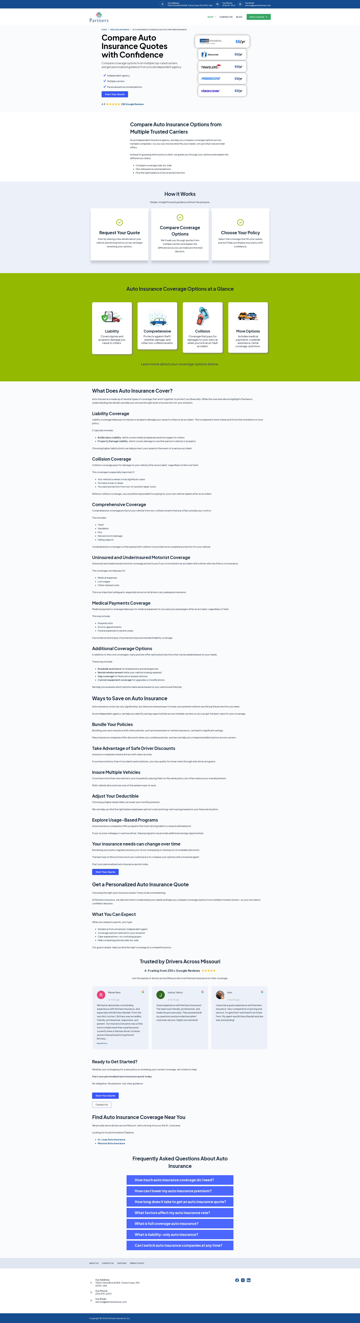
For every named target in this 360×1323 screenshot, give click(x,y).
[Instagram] (243, 1280)
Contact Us (226, 17)
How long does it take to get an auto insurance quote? (180, 1201)
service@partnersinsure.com (258, 5)
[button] (180, 1180)
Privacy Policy (137, 1263)
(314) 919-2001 (228, 5)
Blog (239, 17)
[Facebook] (237, 1280)
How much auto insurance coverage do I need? (174, 1180)
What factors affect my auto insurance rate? (172, 1212)
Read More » (102, 1043)
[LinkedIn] (248, 1280)
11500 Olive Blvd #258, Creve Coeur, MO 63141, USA (189, 5)
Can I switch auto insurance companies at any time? (178, 1245)
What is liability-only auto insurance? (166, 1234)
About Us (93, 1263)
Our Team (121, 1263)
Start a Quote (256, 16)
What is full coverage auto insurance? (167, 1223)
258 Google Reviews (132, 104)
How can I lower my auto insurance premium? (173, 1191)
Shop (210, 17)
